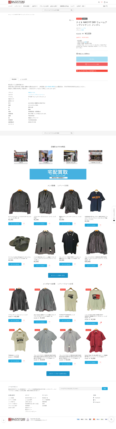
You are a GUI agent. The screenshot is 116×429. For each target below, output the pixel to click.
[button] (111, 419)
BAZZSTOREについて (30, 398)
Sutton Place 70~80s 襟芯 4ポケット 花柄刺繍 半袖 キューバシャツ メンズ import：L (96, 356)
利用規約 (27, 405)
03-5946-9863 (50, 86)
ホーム (9, 14)
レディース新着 (63, 185)
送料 (85, 42)
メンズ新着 (51, 185)
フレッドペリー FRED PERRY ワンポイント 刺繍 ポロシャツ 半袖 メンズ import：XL (70, 257)
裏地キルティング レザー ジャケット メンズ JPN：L (70, 217)
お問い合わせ (28, 401)
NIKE (82, 30)
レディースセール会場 (65, 284)
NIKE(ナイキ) (31, 92)
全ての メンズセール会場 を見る (58, 373)
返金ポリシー (28, 407)
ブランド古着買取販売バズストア (16, 2)
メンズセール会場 (49, 284)
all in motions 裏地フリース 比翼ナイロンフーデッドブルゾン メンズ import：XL (45, 315)
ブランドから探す (12, 405)
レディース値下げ (12, 403)
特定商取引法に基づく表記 (32, 403)
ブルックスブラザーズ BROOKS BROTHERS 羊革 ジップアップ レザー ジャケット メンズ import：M (96, 258)
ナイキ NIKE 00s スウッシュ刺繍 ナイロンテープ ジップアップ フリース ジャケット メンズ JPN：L (45, 258)
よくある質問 (28, 399)
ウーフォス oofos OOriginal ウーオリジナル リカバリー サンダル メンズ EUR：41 (19, 257)
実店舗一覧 (45, 398)
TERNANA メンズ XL (13, 355)
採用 (43, 403)
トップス (83, 28)
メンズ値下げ (11, 401)
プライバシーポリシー (30, 411)
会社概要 (44, 405)
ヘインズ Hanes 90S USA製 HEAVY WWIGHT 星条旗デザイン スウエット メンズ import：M (96, 316)
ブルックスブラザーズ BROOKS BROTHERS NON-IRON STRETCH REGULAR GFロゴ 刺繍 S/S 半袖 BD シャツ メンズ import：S (45, 357)
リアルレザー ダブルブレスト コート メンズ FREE (45, 217)
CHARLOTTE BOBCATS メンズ (67, 314)
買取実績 (44, 401)
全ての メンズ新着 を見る (58, 275)
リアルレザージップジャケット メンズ (17, 314)
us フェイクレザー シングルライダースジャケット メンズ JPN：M (19, 217)
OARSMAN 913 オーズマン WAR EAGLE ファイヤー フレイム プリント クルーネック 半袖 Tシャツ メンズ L (96, 218)
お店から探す (11, 407)
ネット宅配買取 (46, 399)
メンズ (30, 94)
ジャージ (41, 94)
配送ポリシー (28, 409)
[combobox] (58, 10)
